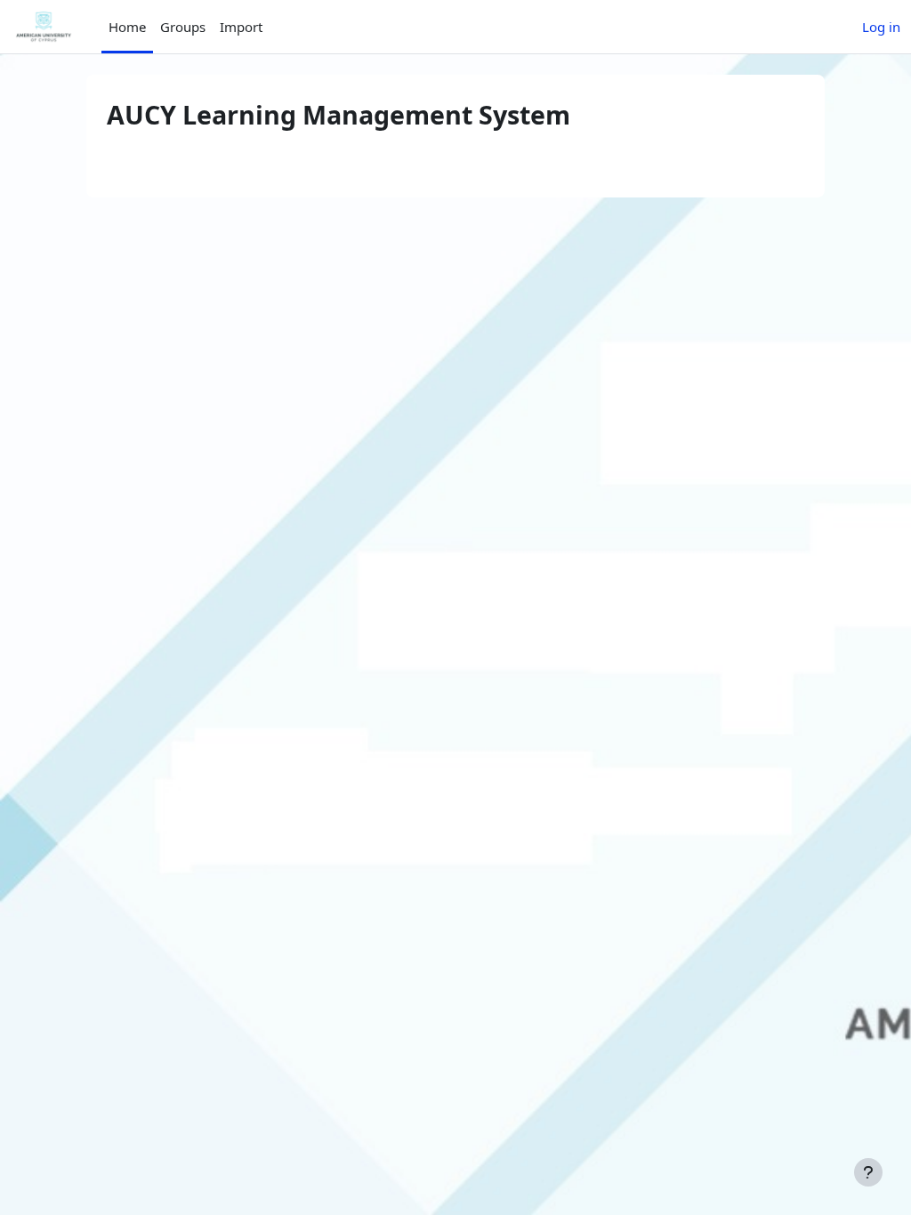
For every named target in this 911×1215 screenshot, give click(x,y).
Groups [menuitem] (183, 27)
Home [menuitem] (127, 27)
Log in (881, 27)
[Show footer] (868, 1172)
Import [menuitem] (241, 27)
